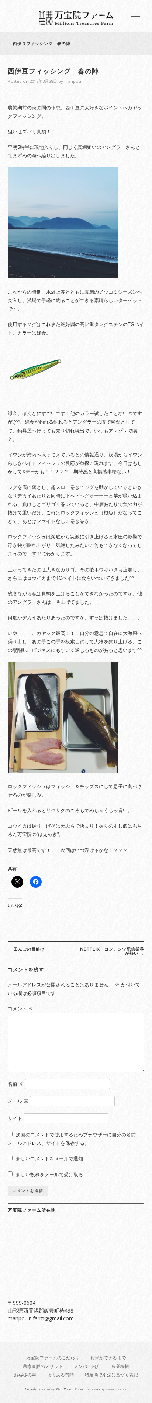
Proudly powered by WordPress (48, 1389)
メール (18, 1101)
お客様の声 (25, 1375)
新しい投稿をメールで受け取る (49, 1174)
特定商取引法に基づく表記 (111, 1375)
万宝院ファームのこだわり (52, 1358)
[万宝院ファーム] (76, 22)
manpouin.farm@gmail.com (41, 1318)
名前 (16, 1084)
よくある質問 (60, 1375)
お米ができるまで (108, 1358)
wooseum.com (116, 1389)
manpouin (74, 81)
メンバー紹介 (87, 1366)
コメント (20, 1009)
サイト (15, 1118)
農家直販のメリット (43, 1366)
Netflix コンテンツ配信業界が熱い (112, 951)
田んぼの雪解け (26, 949)
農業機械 (120, 1366)
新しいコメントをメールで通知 (49, 1158)
